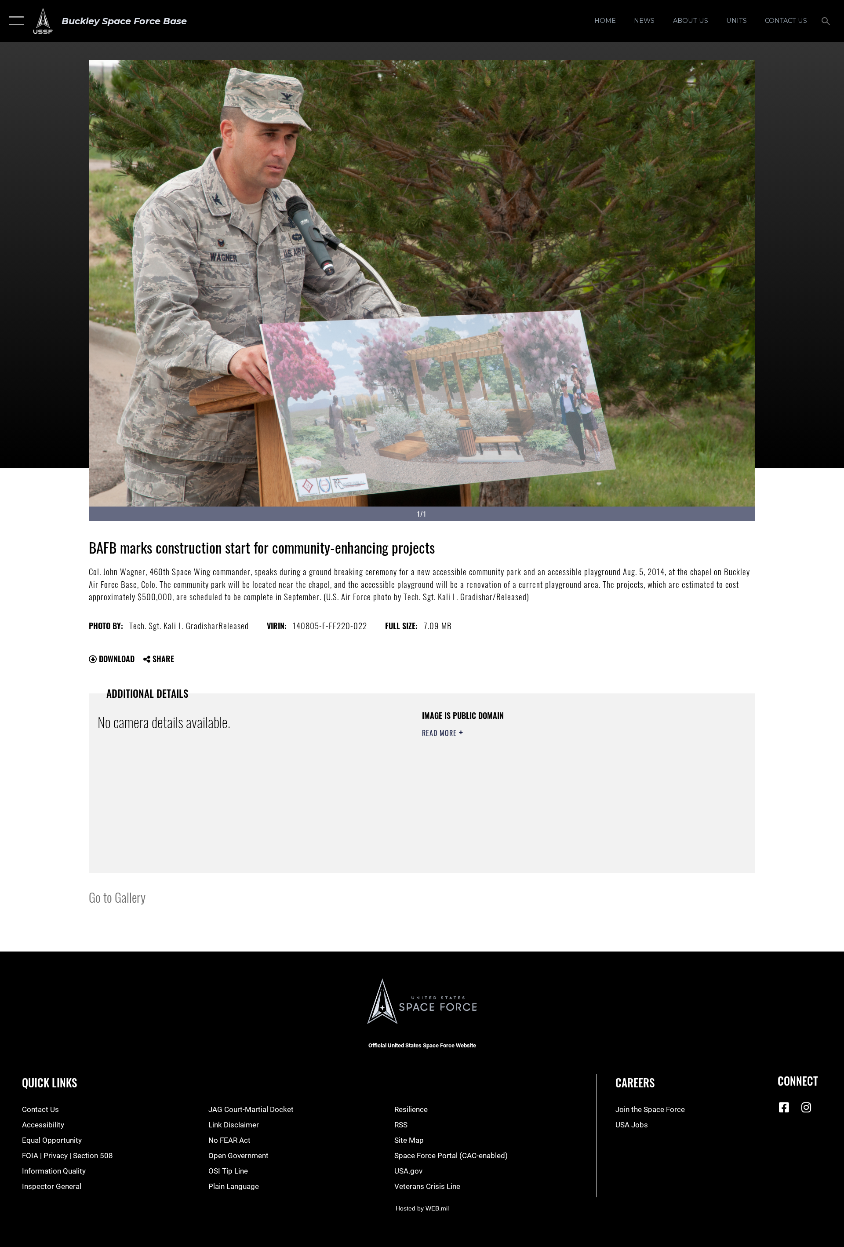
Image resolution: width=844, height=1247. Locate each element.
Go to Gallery (117, 896)
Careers (635, 1082)
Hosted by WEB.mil (422, 1208)
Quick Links (49, 1082)
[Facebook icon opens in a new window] (784, 1107)
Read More (440, 733)
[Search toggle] (827, 21)
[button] (14, 21)
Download (116, 658)
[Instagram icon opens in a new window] (806, 1107)
